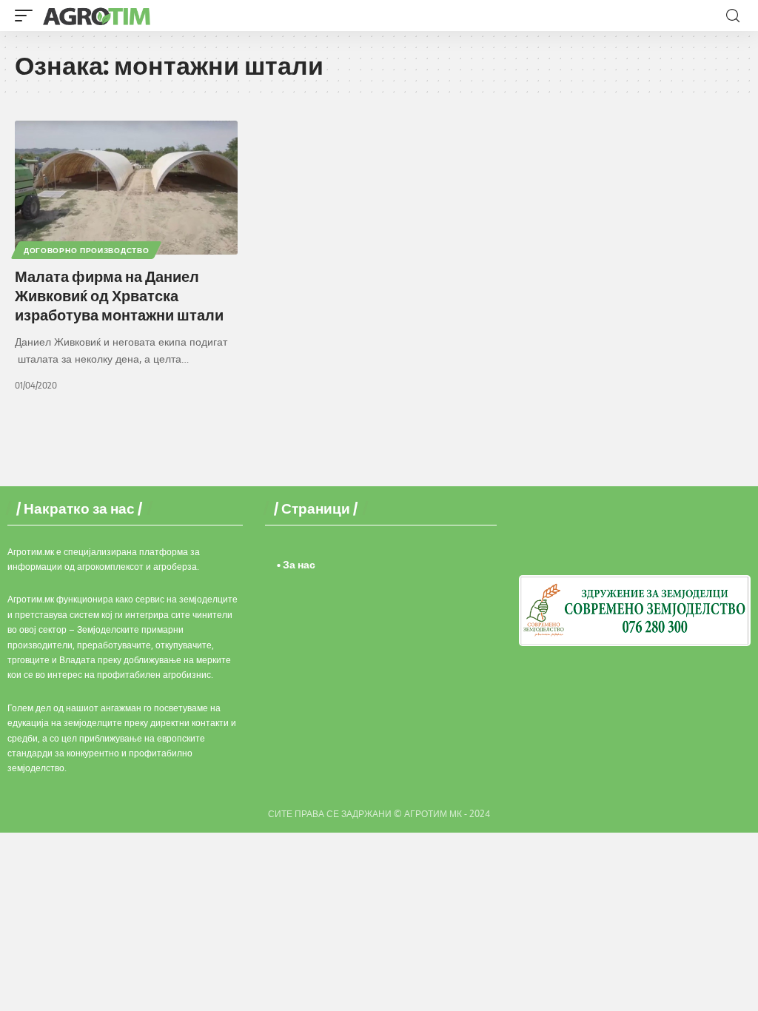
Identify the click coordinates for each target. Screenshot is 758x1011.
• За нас (296, 564)
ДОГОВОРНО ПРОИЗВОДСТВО (86, 250)
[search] (732, 15)
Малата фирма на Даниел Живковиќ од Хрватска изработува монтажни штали (119, 294)
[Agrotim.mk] (97, 15)
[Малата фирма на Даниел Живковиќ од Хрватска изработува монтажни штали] (126, 188)
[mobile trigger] (27, 15)
